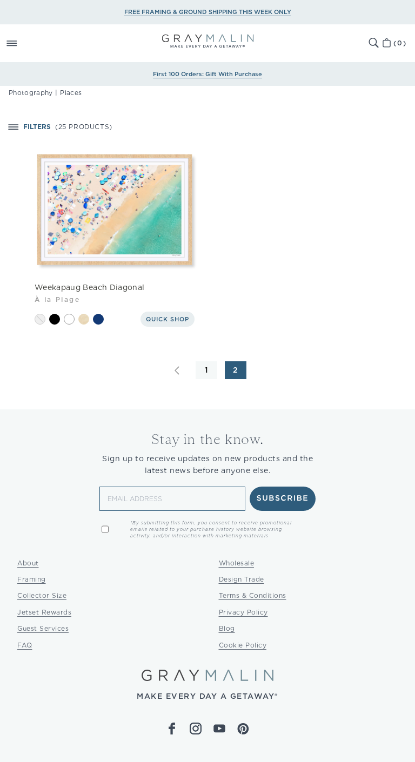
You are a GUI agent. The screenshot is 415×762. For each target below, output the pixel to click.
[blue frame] (98, 319)
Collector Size (41, 595)
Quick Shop (167, 319)
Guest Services (43, 628)
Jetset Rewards (44, 612)
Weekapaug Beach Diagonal (89, 287)
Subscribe (283, 498)
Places (71, 93)
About (28, 563)
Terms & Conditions (252, 595)
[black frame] (54, 319)
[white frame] (69, 319)
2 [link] (235, 370)
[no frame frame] (40, 319)
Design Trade (241, 579)
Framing (31, 579)
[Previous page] (177, 370)
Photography (31, 93)
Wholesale (237, 563)
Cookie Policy (243, 645)
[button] (24, 43)
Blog (227, 628)
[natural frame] (83, 319)
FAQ (24, 645)
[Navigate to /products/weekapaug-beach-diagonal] (115, 211)
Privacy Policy (243, 612)
